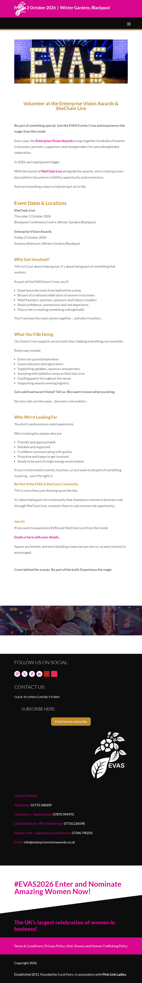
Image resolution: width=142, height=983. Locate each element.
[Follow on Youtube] (47, 674)
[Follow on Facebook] (32, 674)
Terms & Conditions (28, 946)
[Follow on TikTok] (54, 674)
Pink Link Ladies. (114, 974)
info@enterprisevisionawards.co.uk (49, 842)
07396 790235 (82, 833)
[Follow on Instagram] (17, 674)
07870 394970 (63, 814)
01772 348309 (41, 805)
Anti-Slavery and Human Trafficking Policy (97, 946)
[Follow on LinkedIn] (39, 674)
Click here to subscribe (71, 721)
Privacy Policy (55, 946)
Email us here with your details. (37, 537)
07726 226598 (74, 823)
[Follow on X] (25, 674)
